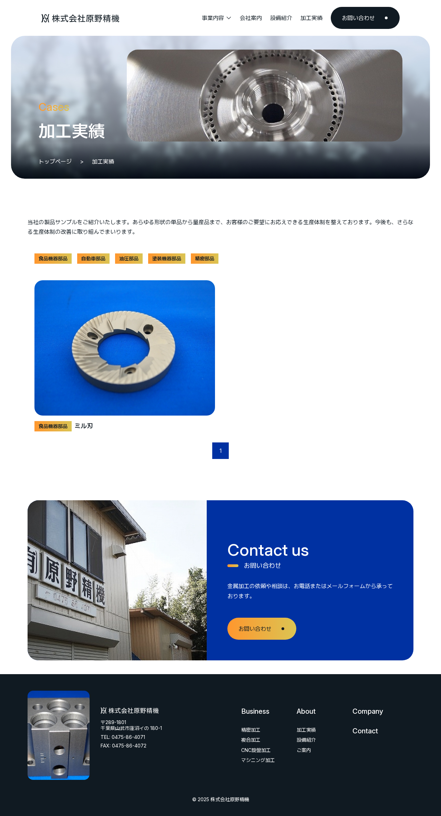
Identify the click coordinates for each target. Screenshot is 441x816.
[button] (217, 17)
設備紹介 (306, 740)
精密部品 (204, 258)
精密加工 (250, 730)
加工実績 (306, 730)
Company (367, 711)
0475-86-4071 (128, 737)
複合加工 (250, 740)
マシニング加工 (258, 760)
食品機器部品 (53, 258)
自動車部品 (93, 258)
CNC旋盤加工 (256, 750)
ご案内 (304, 750)
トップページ (55, 161)
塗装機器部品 (166, 258)
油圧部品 (129, 258)
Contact (365, 731)
